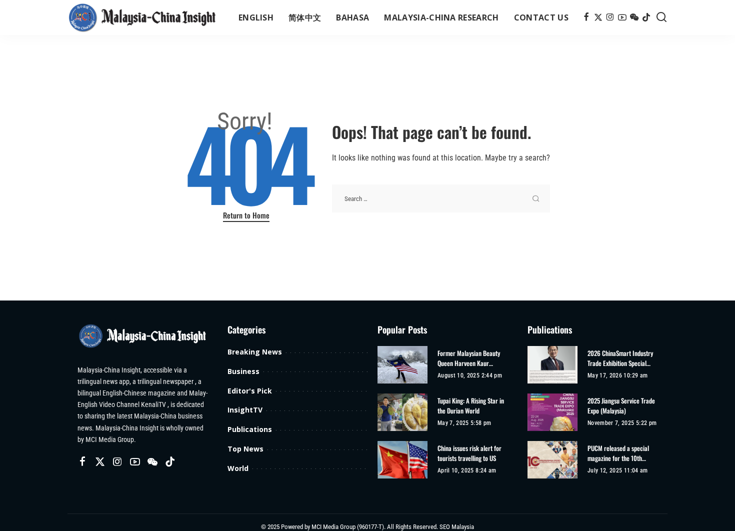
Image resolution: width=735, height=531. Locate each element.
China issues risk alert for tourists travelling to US (470, 453)
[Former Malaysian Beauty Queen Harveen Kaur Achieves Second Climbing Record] (403, 365)
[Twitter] (598, 17)
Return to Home (246, 215)
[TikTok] (646, 17)
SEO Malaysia (457, 526)
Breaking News (255, 351)
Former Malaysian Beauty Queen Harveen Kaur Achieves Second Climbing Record (470, 358)
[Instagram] (610, 17)
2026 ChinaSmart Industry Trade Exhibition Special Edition (620, 358)
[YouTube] (622, 17)
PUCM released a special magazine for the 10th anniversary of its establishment (618, 453)
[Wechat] (634, 17)
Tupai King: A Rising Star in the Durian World (471, 406)
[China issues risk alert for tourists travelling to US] (403, 459)
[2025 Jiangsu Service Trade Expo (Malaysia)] (553, 412)
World (238, 468)
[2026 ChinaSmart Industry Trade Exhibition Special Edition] (553, 365)
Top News (246, 449)
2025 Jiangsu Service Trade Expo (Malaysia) (621, 406)
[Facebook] (586, 17)
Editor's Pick (250, 391)
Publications (250, 429)
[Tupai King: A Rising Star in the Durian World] (403, 412)
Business (244, 371)
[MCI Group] (143, 17)
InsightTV (245, 409)
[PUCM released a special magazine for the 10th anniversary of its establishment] (553, 459)
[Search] (662, 17)
